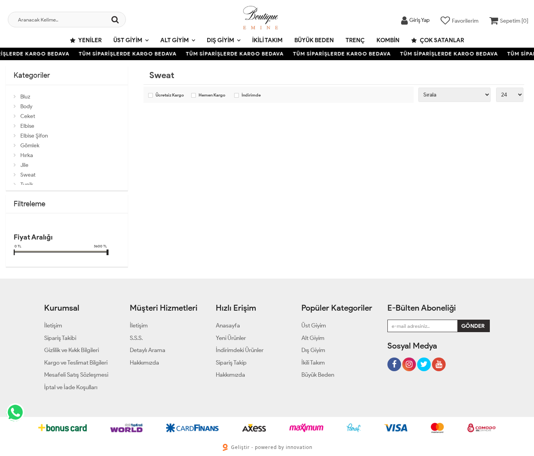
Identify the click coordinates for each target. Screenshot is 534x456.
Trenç (355, 40)
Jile (24, 165)
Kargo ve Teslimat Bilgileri (76, 362)
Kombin (388, 40)
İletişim (53, 325)
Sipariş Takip (231, 362)
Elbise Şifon (34, 135)
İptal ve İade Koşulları (70, 387)
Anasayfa (228, 325)
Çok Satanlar (441, 40)
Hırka (26, 155)
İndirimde (251, 95)
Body (26, 106)
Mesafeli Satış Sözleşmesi (76, 374)
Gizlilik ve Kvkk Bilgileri (71, 350)
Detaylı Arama (147, 350)
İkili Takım (267, 40)
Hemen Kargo (212, 95)
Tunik (26, 184)
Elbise (27, 126)
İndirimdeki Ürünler (239, 350)
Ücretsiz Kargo (170, 95)
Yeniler (89, 40)
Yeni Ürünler (231, 338)
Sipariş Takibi (60, 338)
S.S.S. (136, 338)
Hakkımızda (144, 362)
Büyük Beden (314, 40)
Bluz (25, 96)
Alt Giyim (174, 40)
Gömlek (29, 145)
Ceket (27, 116)
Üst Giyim (127, 40)
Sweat (28, 175)
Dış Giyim (220, 40)
